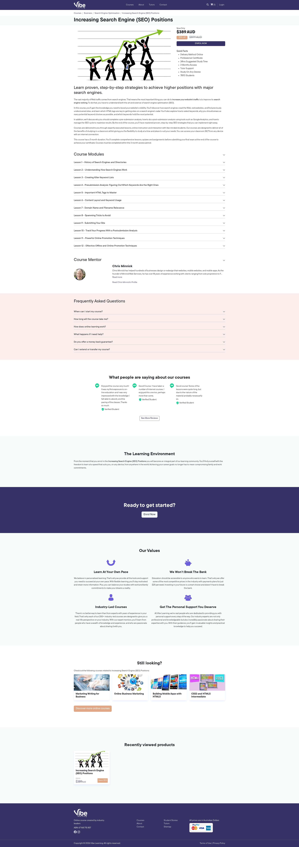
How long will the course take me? (91, 319)
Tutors (152, 5)
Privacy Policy (219, 843)
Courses (130, 5)
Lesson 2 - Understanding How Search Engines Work (100, 170)
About (141, 5)
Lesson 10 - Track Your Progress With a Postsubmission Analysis (105, 231)
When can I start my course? (88, 311)
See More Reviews (149, 418)
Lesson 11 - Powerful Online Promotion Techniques (99, 238)
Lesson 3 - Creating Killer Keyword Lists (94, 177)
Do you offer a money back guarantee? (93, 342)
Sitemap (167, 827)
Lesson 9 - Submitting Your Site (89, 223)
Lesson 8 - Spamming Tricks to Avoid (92, 215)
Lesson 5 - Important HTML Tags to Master (95, 193)
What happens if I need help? (88, 334)
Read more (117, 277)
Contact (163, 5)
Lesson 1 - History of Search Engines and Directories (100, 162)
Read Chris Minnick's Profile (124, 282)
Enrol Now (201, 44)
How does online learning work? (90, 327)
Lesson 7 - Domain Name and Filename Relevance (99, 208)
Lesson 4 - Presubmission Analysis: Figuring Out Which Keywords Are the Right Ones (116, 185)
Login (221, 5)
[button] (208, 5)
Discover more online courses (93, 708)
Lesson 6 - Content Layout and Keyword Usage (97, 200)
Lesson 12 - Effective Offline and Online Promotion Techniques (105, 246)
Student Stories (171, 820)
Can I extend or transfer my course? (92, 349)
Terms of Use (205, 843)
